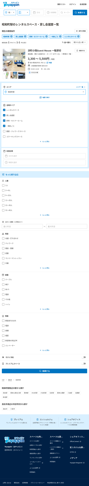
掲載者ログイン (55, 453)
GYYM (72, 452)
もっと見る (45, 141)
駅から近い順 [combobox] (78, 42)
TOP (3, 380)
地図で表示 (46, 97)
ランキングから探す (36, 458)
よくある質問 (34, 468)
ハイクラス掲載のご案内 (55, 448)
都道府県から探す (35, 453)
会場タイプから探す (36, 445)
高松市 (10, 380)
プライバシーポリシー (37, 483)
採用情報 (25, 483)
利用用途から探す (35, 449)
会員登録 (83, 4)
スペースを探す (34, 441)
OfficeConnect (74, 441)
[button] (44, 110)
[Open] (13, 12)
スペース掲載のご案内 (55, 442)
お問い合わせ (7, 483)
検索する (81, 12)
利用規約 (32, 472)
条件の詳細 (82, 31)
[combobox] (43, 92)
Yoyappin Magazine (76, 463)
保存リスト (61, 4)
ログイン (72, 4)
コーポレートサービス (35, 463)
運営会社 (16, 483)
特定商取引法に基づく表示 (55, 483)
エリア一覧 (79, 87)
